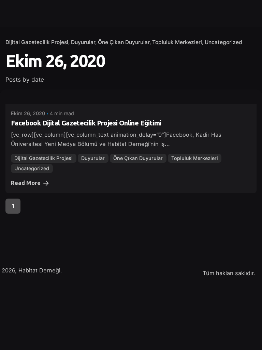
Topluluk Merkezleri (177, 42)
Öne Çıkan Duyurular (123, 42)
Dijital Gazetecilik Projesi (36, 42)
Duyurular (83, 42)
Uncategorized (223, 42)
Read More (26, 183)
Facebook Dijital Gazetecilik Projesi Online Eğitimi (86, 123)
